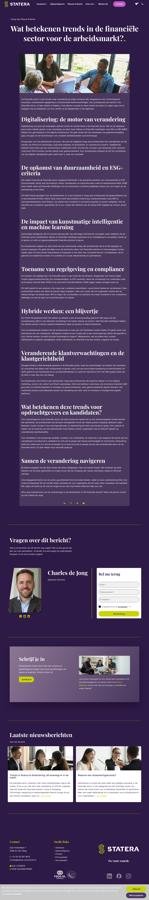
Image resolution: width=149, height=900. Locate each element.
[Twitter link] (77, 503)
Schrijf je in (27, 679)
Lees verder (46, 796)
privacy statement (14, 894)
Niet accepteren (136, 895)
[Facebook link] (71, 503)
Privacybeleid (61, 857)
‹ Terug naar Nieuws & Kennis (22, 19)
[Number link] (143, 4)
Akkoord (136, 889)
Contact (119, 4)
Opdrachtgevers (62, 851)
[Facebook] (119, 876)
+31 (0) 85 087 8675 (21, 857)
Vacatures (59, 847)
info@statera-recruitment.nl (24, 860)
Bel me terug (119, 614)
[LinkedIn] (109, 876)
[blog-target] (40, 758)
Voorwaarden (61, 860)
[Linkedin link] (64, 503)
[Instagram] (128, 876)
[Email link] (83, 503)
